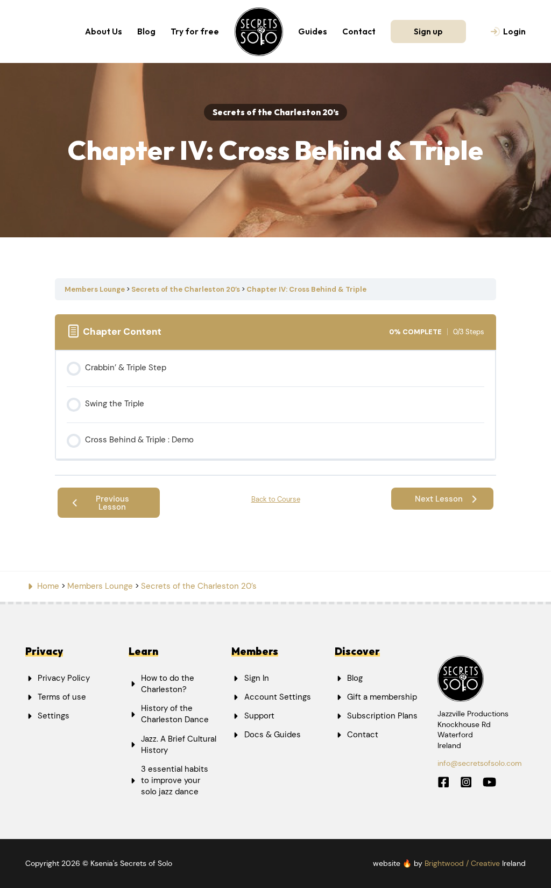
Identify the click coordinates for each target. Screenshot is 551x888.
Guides (312, 31)
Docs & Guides (272, 734)
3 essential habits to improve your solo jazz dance (174, 780)
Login (514, 31)
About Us (103, 31)
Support (259, 715)
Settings (53, 715)
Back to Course (275, 499)
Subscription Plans (382, 715)
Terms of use (62, 697)
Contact (359, 31)
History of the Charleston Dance (175, 714)
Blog (146, 31)
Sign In (256, 678)
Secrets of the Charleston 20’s (186, 289)
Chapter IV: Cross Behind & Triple (306, 289)
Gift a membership (382, 697)
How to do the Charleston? (167, 684)
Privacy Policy (64, 678)
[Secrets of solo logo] (259, 32)
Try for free (195, 31)
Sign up (428, 31)
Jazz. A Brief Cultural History (178, 745)
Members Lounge (95, 289)
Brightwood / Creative (462, 863)
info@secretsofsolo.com (479, 763)
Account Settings (277, 697)
